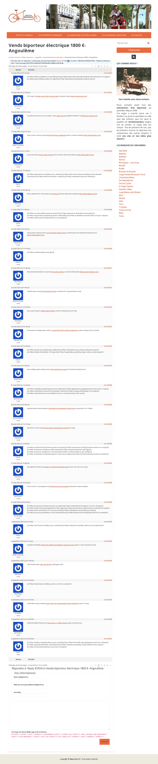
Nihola (122, 198)
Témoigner (134, 50)
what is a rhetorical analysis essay (57, 467)
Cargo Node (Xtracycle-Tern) (132, 174)
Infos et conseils (24, 35)
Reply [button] (106, 73)
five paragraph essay (48, 291)
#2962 (110, 171)
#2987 (110, 463)
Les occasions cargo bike (114, 35)
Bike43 (122, 165)
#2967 (110, 229)
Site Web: (17, 692)
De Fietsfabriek (126, 180)
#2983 (110, 424)
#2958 (110, 112)
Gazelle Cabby (125, 189)
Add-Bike (123, 150)
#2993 (110, 561)
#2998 (110, 619)
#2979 (110, 366)
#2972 (110, 288)
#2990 (110, 522)
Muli (121, 195)
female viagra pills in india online (47, 96)
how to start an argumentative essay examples (62, 603)
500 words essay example (60, 486)
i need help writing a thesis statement (65, 330)
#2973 (110, 307)
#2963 (110, 190)
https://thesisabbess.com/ (88, 194)
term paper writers (57, 272)
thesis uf (57, 194)
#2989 (110, 502)
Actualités (137, 35)
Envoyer (104, 742)
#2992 (110, 541)
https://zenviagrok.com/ (79, 96)
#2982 (110, 405)
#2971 (110, 268)
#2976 (110, 346)
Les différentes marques (50, 35)
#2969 (110, 249)
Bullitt (121, 168)
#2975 (110, 327)
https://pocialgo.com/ (90, 116)
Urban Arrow (125, 210)
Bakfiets (122, 156)
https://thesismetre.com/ (92, 135)
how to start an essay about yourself (56, 428)
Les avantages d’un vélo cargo (82, 35)
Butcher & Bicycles (127, 171)
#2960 (110, 151)
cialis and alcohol (46, 564)
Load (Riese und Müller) (130, 192)
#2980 (110, 385)
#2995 (110, 600)
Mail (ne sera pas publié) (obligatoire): (29, 685)
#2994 (110, 580)
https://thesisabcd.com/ (85, 155)
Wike (121, 213)
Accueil (11, 57)
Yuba (121, 216)
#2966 (110, 210)
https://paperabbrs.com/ (35, 235)
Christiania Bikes (126, 177)
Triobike (123, 207)
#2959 (110, 132)
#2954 (110, 73)
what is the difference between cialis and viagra (57, 545)
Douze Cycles (125, 183)
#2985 (110, 444)
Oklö (121, 201)
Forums (17, 57)
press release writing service (57, 233)
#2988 (110, 483)
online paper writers (48, 311)
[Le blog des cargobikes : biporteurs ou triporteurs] (24, 16)
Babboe (122, 153)
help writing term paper (59, 369)
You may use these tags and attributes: (29, 732)
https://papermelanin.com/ (89, 272)
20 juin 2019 (60, 61)
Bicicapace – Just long (129, 162)
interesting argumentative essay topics (62, 408)
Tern (121, 204)
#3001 (110, 639)
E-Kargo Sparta (126, 186)
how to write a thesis (46, 155)
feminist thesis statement (57, 135)
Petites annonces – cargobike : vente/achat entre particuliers (42, 57)
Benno (122, 159)
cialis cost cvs (61, 116)
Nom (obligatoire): (21, 677)
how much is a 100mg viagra (57, 623)
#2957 (110, 92)
